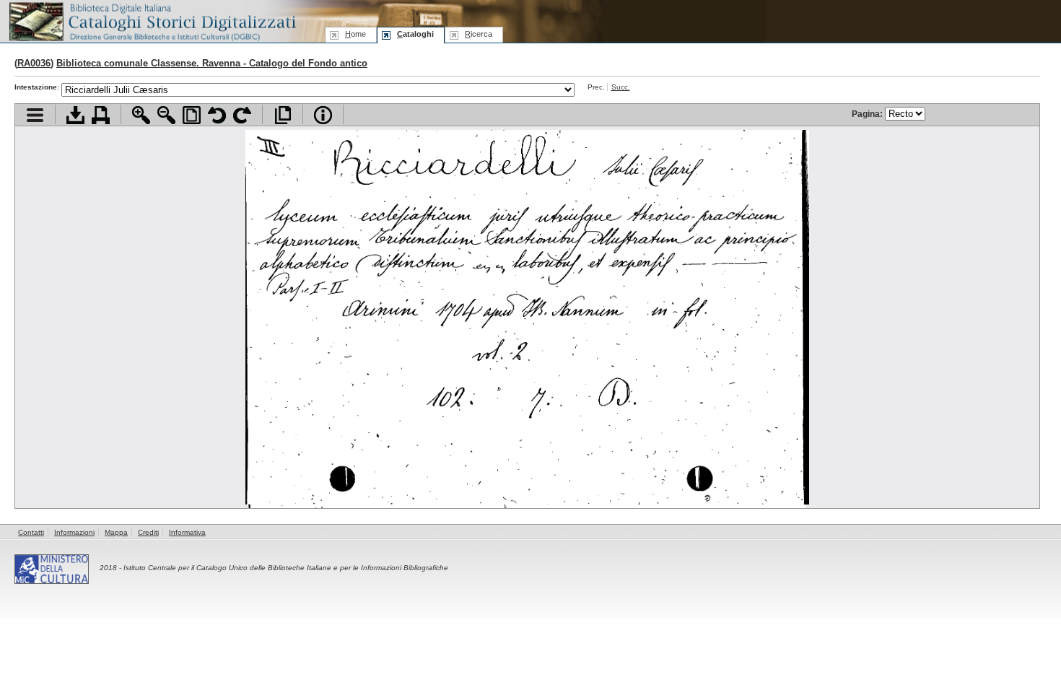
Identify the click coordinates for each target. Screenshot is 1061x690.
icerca (478, 34)
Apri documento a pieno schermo (283, 115)
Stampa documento (101, 115)
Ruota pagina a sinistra (217, 115)
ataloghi (415, 34)
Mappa (116, 532)
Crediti (148, 532)
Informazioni (74, 532)
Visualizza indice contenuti (35, 115)
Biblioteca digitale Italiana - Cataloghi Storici (151, 20)
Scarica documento (75, 115)
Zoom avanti (141, 115)
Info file (323, 115)
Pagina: (868, 113)
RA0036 (34, 63)
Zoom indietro (166, 115)
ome (355, 34)
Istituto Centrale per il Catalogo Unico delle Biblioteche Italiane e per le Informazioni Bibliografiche (285, 568)
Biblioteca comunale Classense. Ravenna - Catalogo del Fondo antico (211, 63)
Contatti (31, 532)
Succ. (620, 87)
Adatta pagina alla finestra (192, 115)
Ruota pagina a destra (242, 115)
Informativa (187, 532)
